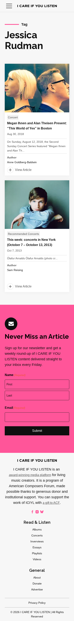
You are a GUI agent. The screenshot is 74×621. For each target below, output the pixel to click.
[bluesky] (41, 511)
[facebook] (32, 511)
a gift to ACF (51, 502)
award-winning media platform (30, 475)
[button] (9, 6)
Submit (37, 430)
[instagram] (37, 511)
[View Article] (37, 120)
